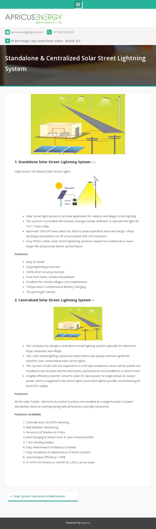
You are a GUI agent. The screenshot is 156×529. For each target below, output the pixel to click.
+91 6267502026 (63, 32)
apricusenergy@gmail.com (27, 32)
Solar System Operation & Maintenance (39, 496)
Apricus (85, 522)
